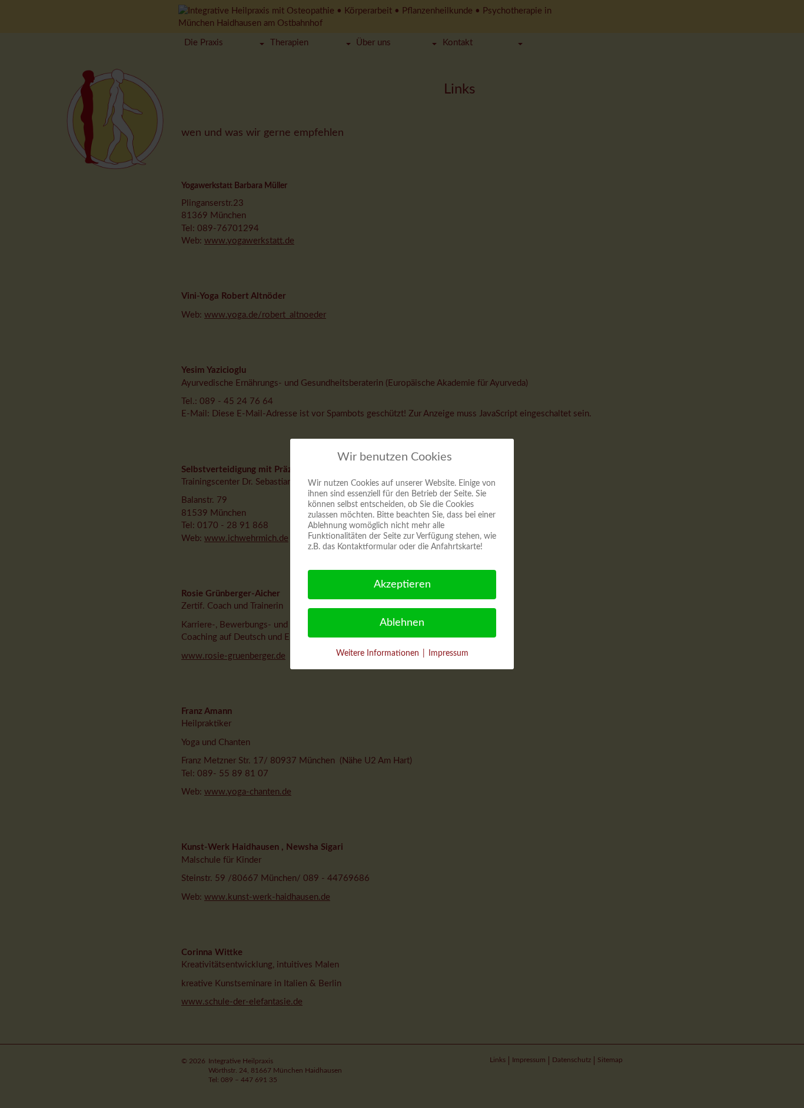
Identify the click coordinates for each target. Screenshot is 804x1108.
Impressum (448, 653)
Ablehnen (402, 623)
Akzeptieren (402, 584)
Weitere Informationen (377, 653)
